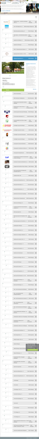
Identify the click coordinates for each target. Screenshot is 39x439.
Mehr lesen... (35, 89)
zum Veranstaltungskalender (32, 349)
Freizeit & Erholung (4, 2)
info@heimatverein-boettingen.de (10, 83)
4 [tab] (13, 75)
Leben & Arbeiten (9, 2)
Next (23, 68)
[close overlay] (26, 352)
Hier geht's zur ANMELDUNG (5, 10)
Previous (2, 68)
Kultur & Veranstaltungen (15, 2)
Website (7, 90)
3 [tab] (12, 75)
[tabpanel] (13, 68)
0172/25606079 (6, 82)
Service (20, 2)
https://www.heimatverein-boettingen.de (8, 84)
